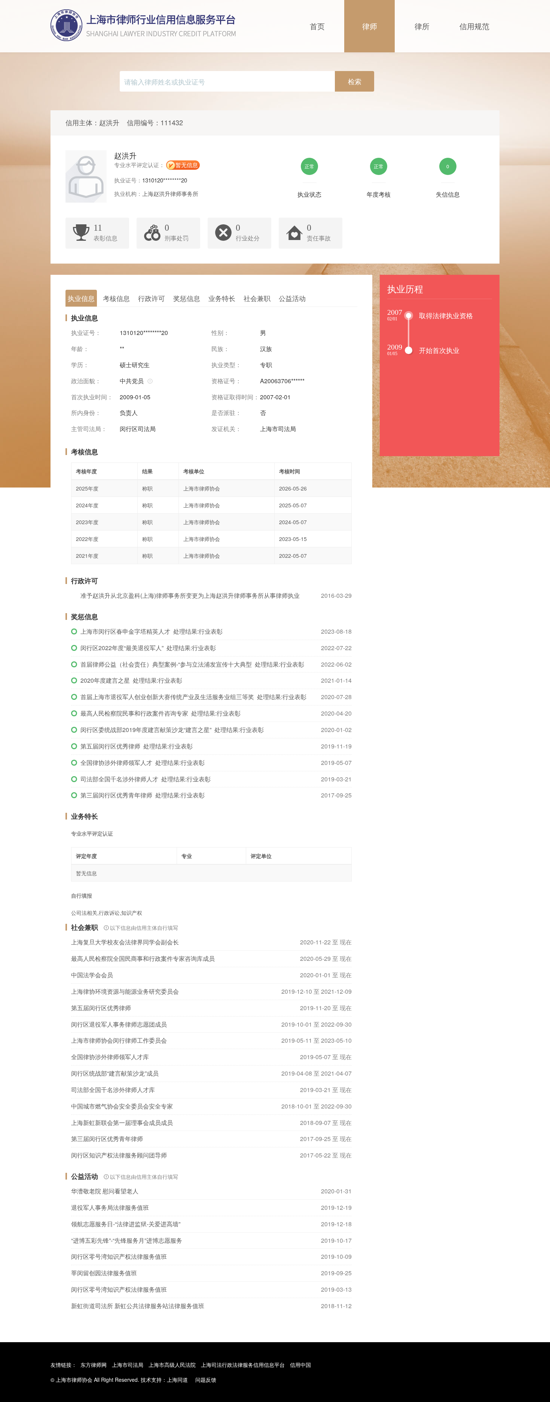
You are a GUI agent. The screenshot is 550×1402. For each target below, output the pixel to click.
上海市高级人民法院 (172, 1364)
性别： (220, 333)
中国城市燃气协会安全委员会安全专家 (122, 1106)
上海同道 (177, 1379)
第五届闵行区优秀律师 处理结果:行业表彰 (136, 746)
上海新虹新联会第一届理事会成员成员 (122, 1122)
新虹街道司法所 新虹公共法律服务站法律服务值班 (137, 1305)
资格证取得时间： (235, 397)
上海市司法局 (127, 1364)
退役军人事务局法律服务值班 (110, 1207)
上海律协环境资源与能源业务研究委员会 (125, 991)
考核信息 (116, 298)
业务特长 (221, 298)
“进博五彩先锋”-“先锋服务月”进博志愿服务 (126, 1240)
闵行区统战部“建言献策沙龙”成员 (115, 1073)
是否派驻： (226, 413)
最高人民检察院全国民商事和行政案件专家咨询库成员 (143, 958)
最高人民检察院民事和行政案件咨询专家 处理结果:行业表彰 (160, 713)
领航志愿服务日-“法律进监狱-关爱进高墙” (125, 1224)
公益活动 (292, 298)
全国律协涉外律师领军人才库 (110, 1056)
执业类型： (226, 365)
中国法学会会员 (92, 975)
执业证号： (86, 333)
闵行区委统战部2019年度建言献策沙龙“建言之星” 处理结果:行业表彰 (172, 729)
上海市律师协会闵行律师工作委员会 (119, 1040)
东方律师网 (93, 1364)
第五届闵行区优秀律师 (101, 1007)
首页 (317, 26)
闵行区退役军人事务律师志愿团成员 (119, 1024)
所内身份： (86, 413)
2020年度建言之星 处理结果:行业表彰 (131, 680)
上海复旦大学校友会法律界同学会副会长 (125, 942)
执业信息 (81, 298)
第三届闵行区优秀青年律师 (107, 1138)
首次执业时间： (92, 397)
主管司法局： (89, 429)
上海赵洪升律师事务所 (170, 193)
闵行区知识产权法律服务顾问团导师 (119, 1155)
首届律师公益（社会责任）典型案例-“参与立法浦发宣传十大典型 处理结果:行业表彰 (192, 664)
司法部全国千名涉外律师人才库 (113, 1089)
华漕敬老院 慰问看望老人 (104, 1191)
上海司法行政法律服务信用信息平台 (243, 1364)
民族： (220, 349)
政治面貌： (86, 381)
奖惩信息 (186, 298)
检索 (354, 81)
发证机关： (226, 429)
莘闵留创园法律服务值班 (104, 1273)
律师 (369, 26)
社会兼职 (257, 298)
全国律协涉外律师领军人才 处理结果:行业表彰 (142, 762)
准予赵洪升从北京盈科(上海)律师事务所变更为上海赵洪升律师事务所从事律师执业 (190, 595)
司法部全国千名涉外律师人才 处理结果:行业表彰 (145, 779)
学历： (80, 365)
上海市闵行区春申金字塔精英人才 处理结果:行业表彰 (151, 631)
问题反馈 (205, 1379)
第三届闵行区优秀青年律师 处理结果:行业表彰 (142, 795)
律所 (422, 26)
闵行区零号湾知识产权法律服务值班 (119, 1256)
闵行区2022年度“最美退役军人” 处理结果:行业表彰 (148, 647)
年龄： (80, 349)
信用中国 (300, 1364)
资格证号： (226, 381)
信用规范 (474, 26)
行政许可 (151, 298)
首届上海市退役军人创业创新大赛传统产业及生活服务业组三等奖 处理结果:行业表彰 (193, 696)
